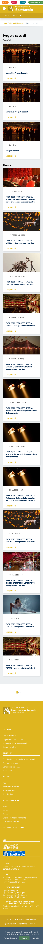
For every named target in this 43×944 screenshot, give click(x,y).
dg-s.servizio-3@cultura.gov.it (15, 897)
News (5, 782)
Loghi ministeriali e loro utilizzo (15, 923)
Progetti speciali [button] (11, 15)
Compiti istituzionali (10, 735)
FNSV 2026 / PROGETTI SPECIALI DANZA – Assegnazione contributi (20, 283)
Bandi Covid (7, 770)
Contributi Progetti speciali (17, 111)
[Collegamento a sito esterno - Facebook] (4, 832)
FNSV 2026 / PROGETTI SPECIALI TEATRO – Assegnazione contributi (20, 324)
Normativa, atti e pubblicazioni (15, 743)
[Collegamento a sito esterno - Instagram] (12, 832)
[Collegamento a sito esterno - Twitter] (8, 832)
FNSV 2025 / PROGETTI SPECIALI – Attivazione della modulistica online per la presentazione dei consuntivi (20, 498)
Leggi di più (11, 78)
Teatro (5, 810)
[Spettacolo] (10, 8)
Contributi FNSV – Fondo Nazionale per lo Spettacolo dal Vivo (19, 761)
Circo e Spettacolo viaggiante (14, 817)
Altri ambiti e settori (16, 23)
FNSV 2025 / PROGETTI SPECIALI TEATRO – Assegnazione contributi (20, 666)
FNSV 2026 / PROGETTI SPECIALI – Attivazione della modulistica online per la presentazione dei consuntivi (20, 199)
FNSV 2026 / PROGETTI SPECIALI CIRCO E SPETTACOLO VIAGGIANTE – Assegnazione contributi (21, 367)
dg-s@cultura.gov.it (10, 890)
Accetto (24, 938)
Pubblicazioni (8, 794)
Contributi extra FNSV (11, 766)
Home (5, 23)
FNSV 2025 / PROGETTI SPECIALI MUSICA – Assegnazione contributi (20, 540)
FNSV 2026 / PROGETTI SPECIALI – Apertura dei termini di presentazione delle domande (21, 410)
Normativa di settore (11, 786)
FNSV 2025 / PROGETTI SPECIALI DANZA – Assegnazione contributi (20, 625)
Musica (5, 806)
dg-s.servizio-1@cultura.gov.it (15, 892)
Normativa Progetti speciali (17, 73)
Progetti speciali (12, 150)
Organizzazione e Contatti (13, 739)
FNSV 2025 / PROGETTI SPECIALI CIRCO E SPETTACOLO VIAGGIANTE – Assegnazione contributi (21, 583)
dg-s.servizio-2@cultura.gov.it (15, 894)
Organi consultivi (9, 747)
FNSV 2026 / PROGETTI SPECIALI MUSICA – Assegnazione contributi (20, 241)
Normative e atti (9, 790)
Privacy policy (35, 938)
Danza (5, 814)
